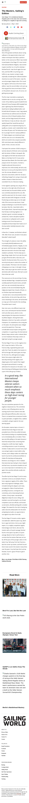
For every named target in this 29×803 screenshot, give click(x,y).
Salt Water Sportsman (6, 771)
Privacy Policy (4, 732)
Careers (3, 739)
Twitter (3, 750)
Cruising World (4, 767)
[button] (7, 27)
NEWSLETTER (23, 2)
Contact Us (3, 736)
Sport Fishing (4, 774)
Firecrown (19, 793)
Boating (3, 764)
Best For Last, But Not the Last (14, 610)
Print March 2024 (17, 559)
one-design (8, 559)
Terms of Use (4, 734)
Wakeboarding (4, 776)
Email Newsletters (5, 746)
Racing (4, 7)
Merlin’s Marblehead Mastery (13, 707)
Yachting (3, 779)
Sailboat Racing (6, 561)
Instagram (3, 753)
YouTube (3, 755)
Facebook (3, 748)
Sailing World (4, 769)
